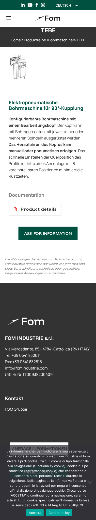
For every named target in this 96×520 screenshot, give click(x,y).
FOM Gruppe (16, 409)
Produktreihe (35, 40)
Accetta (35, 513)
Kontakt (14, 398)
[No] (89, 482)
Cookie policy (59, 513)
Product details (39, 209)
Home (16, 40)
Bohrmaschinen (61, 40)
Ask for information (48, 233)
